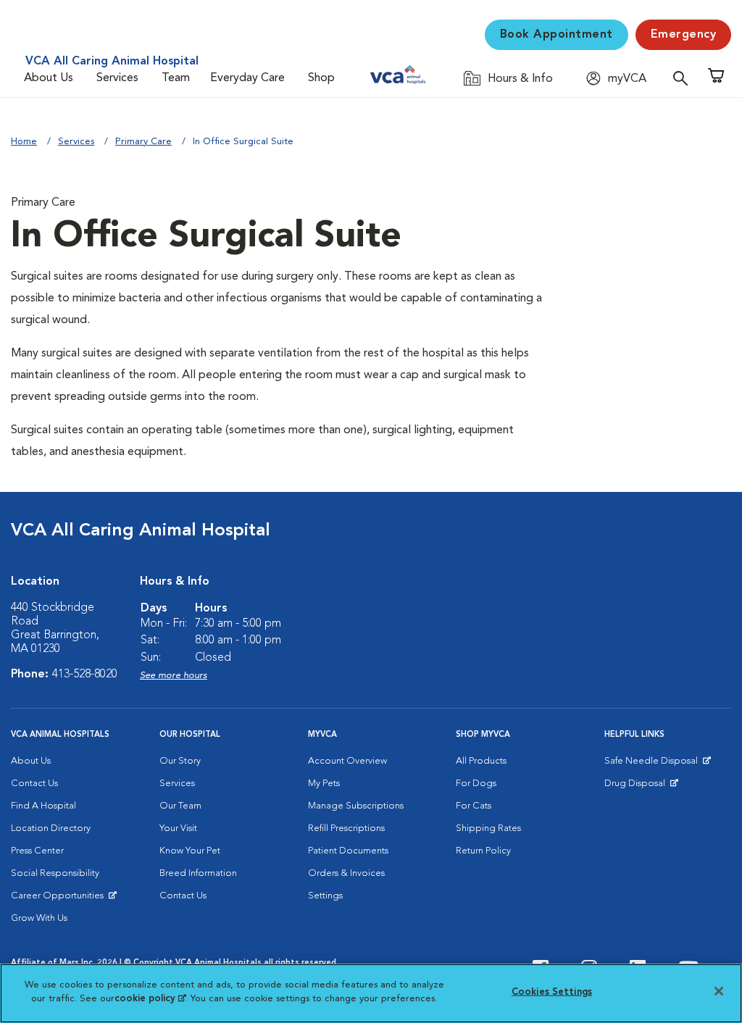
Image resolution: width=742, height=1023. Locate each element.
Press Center (37, 851)
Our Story (180, 761)
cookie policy (150, 998)
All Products (481, 761)
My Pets (324, 783)
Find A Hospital (43, 806)
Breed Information (198, 873)
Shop (321, 78)
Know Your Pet (189, 851)
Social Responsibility (55, 873)
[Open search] (684, 78)
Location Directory (51, 828)
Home (24, 141)
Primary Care (143, 141)
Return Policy (483, 851)
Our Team (180, 806)
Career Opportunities (60, 899)
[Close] (719, 991)
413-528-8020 (84, 674)
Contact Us (34, 783)
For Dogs (476, 783)
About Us (48, 78)
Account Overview (347, 761)
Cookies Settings (552, 992)
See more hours (173, 675)
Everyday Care (247, 78)
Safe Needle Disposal (653, 764)
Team (176, 78)
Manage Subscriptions (356, 806)
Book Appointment (556, 35)
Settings (325, 896)
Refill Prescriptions (346, 828)
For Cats (473, 806)
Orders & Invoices (346, 873)
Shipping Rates (488, 828)
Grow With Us (39, 918)
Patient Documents (348, 851)
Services (117, 78)
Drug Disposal (641, 787)
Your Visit (178, 828)
